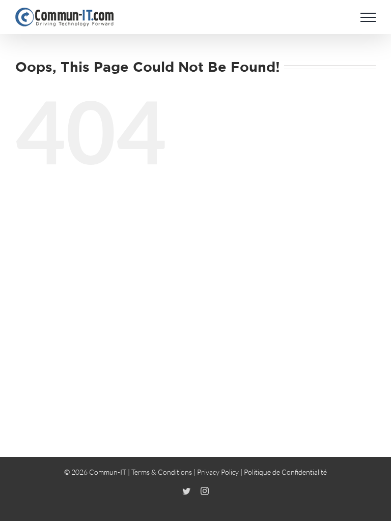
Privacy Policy (218, 472)
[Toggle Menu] (368, 17)
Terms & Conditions (161, 472)
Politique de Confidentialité (285, 472)
